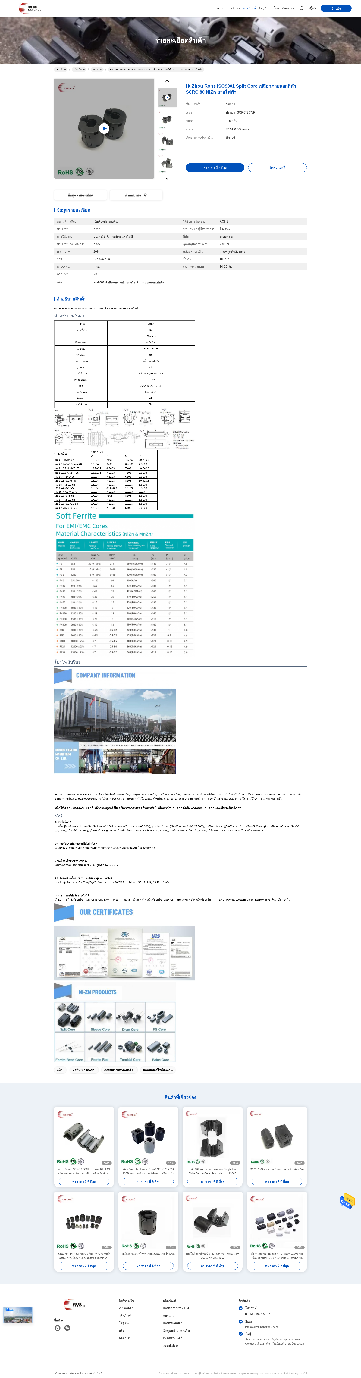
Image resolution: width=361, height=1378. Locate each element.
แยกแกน (97, 69)
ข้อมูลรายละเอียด (80, 195)
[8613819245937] (57, 1328)
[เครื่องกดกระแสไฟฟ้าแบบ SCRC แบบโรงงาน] (148, 1221)
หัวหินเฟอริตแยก (83, 1070)
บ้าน (220, 8)
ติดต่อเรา (288, 8)
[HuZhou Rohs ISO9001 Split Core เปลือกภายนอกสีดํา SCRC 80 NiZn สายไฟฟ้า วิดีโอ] (104, 129)
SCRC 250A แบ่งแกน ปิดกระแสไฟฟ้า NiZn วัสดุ (277, 1169)
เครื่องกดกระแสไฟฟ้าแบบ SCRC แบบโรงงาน (148, 1253)
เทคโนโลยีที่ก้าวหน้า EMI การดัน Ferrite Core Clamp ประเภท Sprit (212, 1255)
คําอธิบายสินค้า (136, 195)
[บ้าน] (75, 1309)
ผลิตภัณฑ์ (249, 8)
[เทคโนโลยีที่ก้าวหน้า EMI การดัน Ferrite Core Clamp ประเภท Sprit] (212, 1221)
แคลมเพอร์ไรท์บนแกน (158, 1070)
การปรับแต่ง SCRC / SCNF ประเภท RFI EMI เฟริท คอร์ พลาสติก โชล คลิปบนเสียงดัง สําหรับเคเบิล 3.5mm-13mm (84, 1171)
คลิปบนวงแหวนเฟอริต (118, 1070)
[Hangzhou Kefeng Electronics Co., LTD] (30, 8)
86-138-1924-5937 (257, 1314)
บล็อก (275, 8)
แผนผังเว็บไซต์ (93, 1373)
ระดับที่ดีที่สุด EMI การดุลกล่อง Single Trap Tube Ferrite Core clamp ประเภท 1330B (212, 1171)
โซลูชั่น (263, 8)
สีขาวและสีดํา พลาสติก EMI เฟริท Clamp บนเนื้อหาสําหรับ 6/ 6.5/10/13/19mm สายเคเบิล (277, 1255)
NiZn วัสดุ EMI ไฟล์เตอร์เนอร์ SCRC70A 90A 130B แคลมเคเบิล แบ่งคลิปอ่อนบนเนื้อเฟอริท (148, 1171)
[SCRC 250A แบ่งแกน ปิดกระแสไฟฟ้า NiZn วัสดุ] (277, 1137)
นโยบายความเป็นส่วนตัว (68, 1373)
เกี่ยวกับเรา (233, 8)
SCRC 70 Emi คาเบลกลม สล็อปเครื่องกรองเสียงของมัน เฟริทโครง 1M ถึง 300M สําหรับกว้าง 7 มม (84, 1256)
